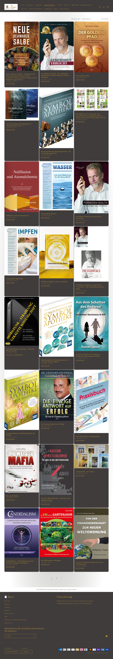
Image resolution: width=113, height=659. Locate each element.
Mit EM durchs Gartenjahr (51, 560)
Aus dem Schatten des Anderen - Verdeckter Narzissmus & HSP (88, 355)
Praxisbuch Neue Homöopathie (88, 436)
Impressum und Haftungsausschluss (15, 619)
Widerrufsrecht (9, 613)
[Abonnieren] (34, 636)
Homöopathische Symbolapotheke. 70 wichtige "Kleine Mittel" (55, 361)
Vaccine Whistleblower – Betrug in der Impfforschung (55, 499)
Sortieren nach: (75, 19)
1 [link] (51, 578)
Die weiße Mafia (12, 496)
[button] (50, 5)
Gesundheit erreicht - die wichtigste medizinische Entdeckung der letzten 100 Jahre (55, 75)
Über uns (7, 601)
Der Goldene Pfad (82, 76)
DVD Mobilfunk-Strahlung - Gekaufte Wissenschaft (20, 350)
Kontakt (6, 604)
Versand (6, 607)
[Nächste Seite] (61, 578)
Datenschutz (8, 623)
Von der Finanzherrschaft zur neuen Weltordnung (89, 563)
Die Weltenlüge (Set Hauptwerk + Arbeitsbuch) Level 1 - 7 (19, 125)
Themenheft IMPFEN (14, 279)
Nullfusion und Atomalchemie (17, 215)
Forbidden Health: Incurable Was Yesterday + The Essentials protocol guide (90, 287)
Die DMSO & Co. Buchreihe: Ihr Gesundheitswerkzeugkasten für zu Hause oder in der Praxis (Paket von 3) (90, 115)
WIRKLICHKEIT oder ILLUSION (54, 282)
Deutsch (26, 651)
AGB (5, 616)
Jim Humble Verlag (95, 652)
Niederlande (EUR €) (12, 651)
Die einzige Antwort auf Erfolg (52, 424)
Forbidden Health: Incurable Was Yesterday (88, 217)
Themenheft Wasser (48, 214)
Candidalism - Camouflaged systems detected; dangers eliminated (20, 562)
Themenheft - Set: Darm (85, 472)
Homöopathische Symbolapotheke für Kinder (20, 434)
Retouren (7, 610)
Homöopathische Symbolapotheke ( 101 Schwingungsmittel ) (56, 152)
